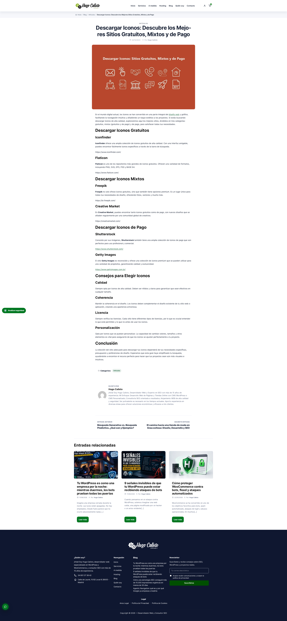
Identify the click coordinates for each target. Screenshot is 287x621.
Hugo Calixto (153, 40)
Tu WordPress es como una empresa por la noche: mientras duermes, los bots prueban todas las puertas (96, 488)
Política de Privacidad (140, 603)
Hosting (162, 6)
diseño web (174, 114)
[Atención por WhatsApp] (5, 607)
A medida (153, 6)
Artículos (92, 15)
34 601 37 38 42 (84, 575)
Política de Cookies (159, 603)
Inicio (133, 6)
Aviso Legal (124, 603)
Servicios (142, 6)
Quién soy (179, 6)
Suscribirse (189, 583)
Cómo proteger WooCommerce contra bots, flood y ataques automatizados (187, 488)
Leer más (83, 519)
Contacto (191, 6)
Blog (171, 6)
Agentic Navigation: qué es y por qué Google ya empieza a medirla (148, 589)
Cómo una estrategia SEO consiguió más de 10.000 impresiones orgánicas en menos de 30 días (150, 582)
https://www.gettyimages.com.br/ (110, 269)
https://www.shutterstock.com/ (109, 249)
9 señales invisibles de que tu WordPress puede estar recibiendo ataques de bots (143, 486)
